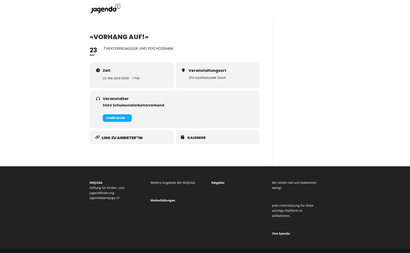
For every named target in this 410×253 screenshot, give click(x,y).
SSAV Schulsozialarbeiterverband (133, 105)
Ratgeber (218, 183)
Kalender (196, 138)
